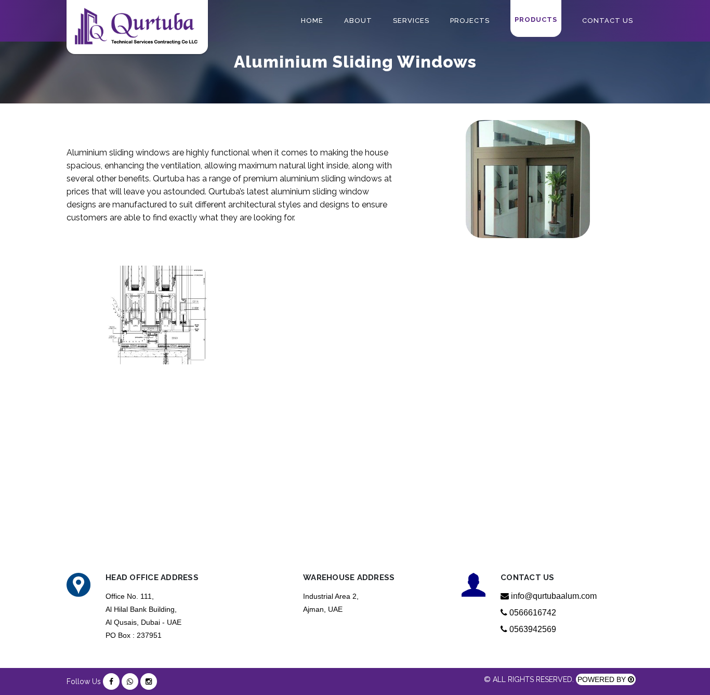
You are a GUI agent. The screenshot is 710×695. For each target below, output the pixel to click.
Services (411, 20)
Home (312, 20)
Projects (470, 20)
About (358, 20)
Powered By (602, 679)
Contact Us (607, 20)
